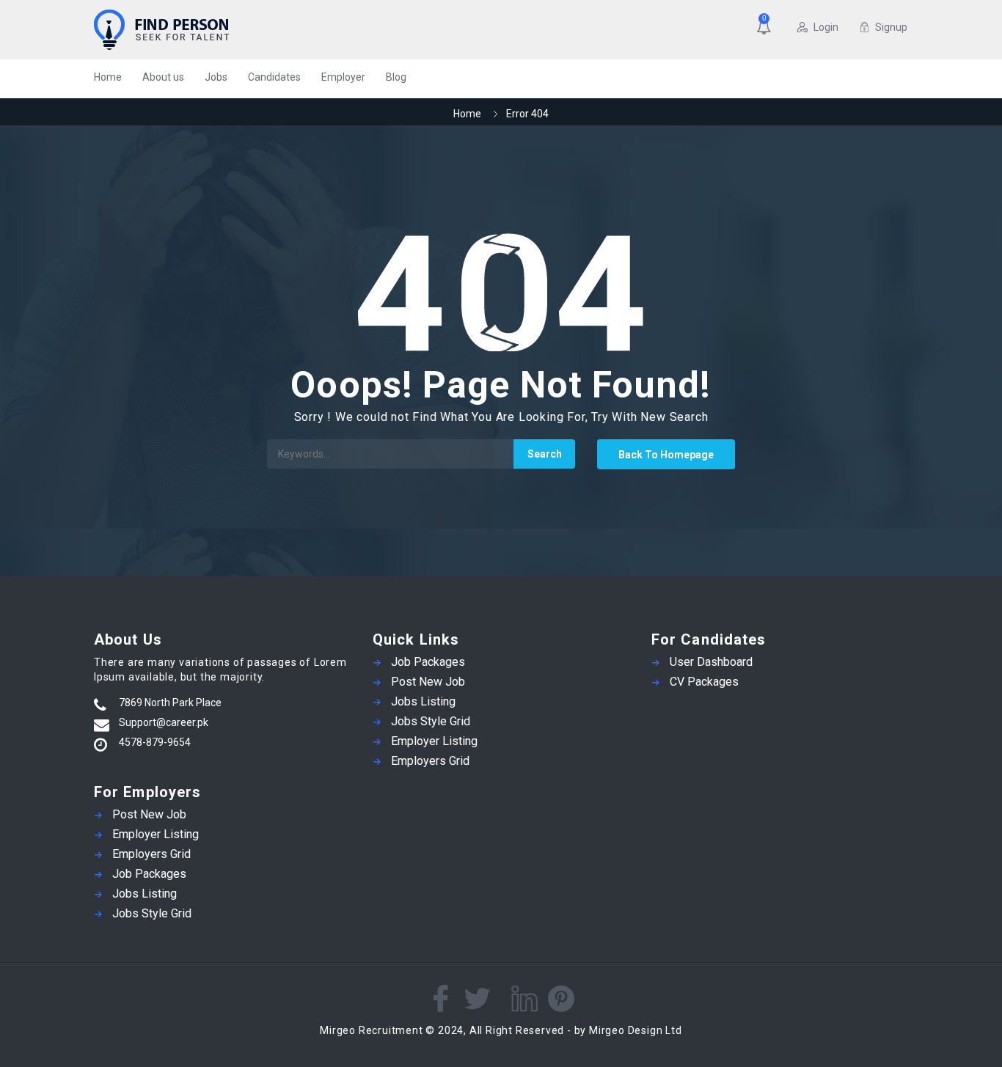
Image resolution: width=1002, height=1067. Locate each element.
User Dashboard (711, 662)
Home (108, 77)
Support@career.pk (163, 722)
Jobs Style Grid (151, 913)
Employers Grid (151, 854)
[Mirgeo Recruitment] (236, 30)
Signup (891, 27)
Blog (396, 77)
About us (163, 77)
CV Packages (704, 682)
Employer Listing (155, 834)
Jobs (216, 77)
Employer (343, 77)
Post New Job (149, 814)
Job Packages (149, 874)
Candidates (274, 77)
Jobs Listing (144, 894)
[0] (766, 28)
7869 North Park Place (170, 702)
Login (825, 27)
